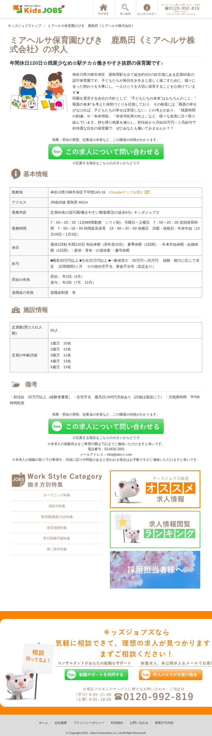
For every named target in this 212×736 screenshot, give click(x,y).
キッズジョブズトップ (24, 26)
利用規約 (117, 722)
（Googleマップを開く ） (130, 192)
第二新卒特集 (57, 549)
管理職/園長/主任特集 (57, 517)
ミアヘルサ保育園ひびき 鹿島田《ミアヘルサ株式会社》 (91, 26)
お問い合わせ (139, 722)
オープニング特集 (56, 495)
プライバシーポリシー (88, 722)
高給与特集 (57, 506)
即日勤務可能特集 (56, 538)
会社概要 (61, 722)
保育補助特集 (57, 528)
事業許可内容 (164, 722)
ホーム (43, 722)
